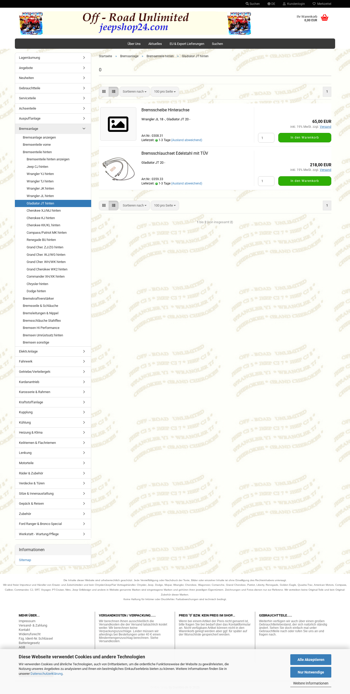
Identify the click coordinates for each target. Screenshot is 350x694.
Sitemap (25, 560)
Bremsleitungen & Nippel (40, 313)
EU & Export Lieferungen (187, 44)
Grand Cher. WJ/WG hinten (46, 255)
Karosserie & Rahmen (34, 392)
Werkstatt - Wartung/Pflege (39, 534)
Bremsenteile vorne (37, 144)
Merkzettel (323, 4)
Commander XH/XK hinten (46, 276)
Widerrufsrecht (29, 634)
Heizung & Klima (31, 432)
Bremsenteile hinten (37, 152)
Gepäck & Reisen (31, 503)
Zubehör (25, 514)
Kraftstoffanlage (31, 402)
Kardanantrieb (29, 382)
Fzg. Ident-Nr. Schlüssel (36, 638)
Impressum (27, 621)
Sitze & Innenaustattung (36, 493)
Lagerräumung (29, 58)
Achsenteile (27, 108)
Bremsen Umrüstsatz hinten (43, 335)
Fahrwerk (26, 361)
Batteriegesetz (29, 642)
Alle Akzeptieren (310, 660)
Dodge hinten (36, 291)
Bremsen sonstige (36, 342)
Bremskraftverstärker (38, 298)
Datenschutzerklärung (46, 674)
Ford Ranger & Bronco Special (40, 524)
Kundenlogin (295, 4)
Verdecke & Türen (32, 483)
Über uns (134, 44)
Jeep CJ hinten (37, 167)
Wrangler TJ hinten (40, 181)
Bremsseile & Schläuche (40, 306)
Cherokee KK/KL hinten (43, 225)
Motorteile (26, 463)
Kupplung (26, 412)
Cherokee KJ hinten (41, 218)
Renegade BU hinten (41, 240)
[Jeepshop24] (135, 23)
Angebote (26, 68)
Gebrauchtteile (29, 88)
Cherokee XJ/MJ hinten (44, 210)
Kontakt (24, 629)
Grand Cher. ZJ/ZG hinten (45, 247)
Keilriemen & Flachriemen (37, 443)
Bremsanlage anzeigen (39, 137)
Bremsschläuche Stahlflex (42, 320)
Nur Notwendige (311, 672)
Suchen (254, 4)
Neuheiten (26, 78)
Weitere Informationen (310, 683)
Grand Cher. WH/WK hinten (46, 262)
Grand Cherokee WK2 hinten (47, 269)
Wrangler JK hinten (40, 188)
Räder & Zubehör (31, 473)
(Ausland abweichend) (186, 140)
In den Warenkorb (305, 137)
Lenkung (25, 453)
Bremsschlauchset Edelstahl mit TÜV (174, 153)
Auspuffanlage (29, 118)
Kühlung (25, 422)
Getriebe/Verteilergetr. (35, 372)
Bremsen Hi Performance (41, 328)
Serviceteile (27, 98)
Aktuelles (155, 44)
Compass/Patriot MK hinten (47, 232)
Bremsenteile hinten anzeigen (48, 159)
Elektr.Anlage (28, 351)
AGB (22, 647)
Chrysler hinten (37, 284)
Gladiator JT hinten (40, 203)
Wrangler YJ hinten (40, 174)
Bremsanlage (28, 129)
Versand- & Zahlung (33, 625)
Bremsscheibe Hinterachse (165, 109)
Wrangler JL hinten (40, 196)
